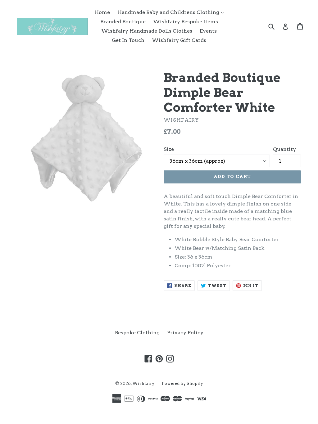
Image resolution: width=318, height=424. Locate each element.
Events (208, 31)
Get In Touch (128, 40)
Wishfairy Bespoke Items (185, 22)
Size (169, 149)
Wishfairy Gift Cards (179, 40)
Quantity (284, 149)
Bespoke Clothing (137, 333)
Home (102, 12)
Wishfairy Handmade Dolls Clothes (146, 31)
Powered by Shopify (182, 383)
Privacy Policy (185, 333)
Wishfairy (143, 383)
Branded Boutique (123, 22)
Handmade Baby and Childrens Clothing (172, 12)
